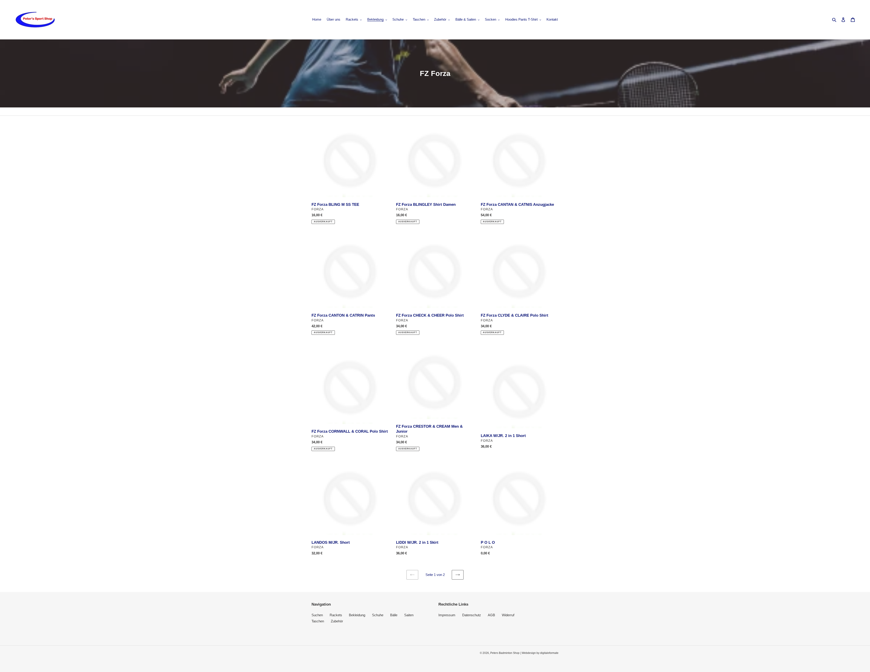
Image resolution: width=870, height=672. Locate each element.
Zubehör (337, 621)
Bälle (393, 615)
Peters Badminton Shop (505, 653)
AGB (491, 615)
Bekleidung (357, 615)
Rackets (336, 615)
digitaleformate (549, 653)
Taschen (318, 621)
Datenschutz (471, 615)
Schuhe (377, 615)
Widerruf (508, 615)
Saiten (408, 615)
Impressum (446, 615)
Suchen (317, 615)
